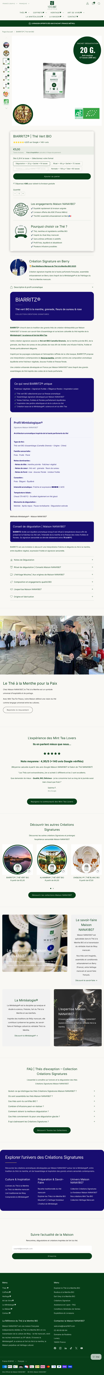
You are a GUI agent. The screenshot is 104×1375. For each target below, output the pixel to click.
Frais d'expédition (32, 152)
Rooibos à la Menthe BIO (64, 1292)
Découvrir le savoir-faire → (86, 980)
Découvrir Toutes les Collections (52, 1130)
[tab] (50, 888)
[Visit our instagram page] (60, 1348)
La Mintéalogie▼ (34, 17)
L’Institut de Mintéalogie (47, 1204)
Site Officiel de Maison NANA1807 (13, 1372)
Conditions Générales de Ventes (67, 1309)
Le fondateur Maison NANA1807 (83, 1192)
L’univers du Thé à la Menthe (17, 1186)
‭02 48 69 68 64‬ (60, 1330)
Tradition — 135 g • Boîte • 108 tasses (31, 169)
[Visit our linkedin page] (65, 1348)
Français (23, 3)
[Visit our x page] (76, 1348)
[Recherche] (99, 3)
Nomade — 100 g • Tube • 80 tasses (65, 169)
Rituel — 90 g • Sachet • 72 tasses (66, 163)
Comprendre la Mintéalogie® (17, 1197)
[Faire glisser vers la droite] (6, 108)
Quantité (16, 190)
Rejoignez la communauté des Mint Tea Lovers (52, 802)
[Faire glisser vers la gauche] (6, 39)
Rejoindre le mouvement (18, 710)
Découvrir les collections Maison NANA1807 (52, 895)
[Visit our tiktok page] (71, 1348)
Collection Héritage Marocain (82, 1200)
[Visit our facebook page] (55, 1348)
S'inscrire (52, 1256)
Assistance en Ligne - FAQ (65, 1305)
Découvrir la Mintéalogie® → (26, 1036)
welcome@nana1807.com (64, 1326)
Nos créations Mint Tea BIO (81, 1196)
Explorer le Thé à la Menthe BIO (67, 1288)
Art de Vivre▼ (75, 13)
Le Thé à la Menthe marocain (17, 1189)
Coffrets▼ (38, 13)
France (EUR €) (9, 3)
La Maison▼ (55, 17)
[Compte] (87, 3)
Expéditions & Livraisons (64, 1313)
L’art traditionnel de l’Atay (15, 1193)
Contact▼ (73, 17)
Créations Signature (62, 1300)
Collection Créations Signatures (83, 1189)
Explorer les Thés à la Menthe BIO (52, 1196)
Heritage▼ (56, 13)
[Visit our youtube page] (81, 1348)
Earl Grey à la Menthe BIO (64, 1296)
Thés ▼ (23, 13)
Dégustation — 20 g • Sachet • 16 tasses (32, 163)
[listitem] (52, 23)
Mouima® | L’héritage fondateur (51, 1200)
